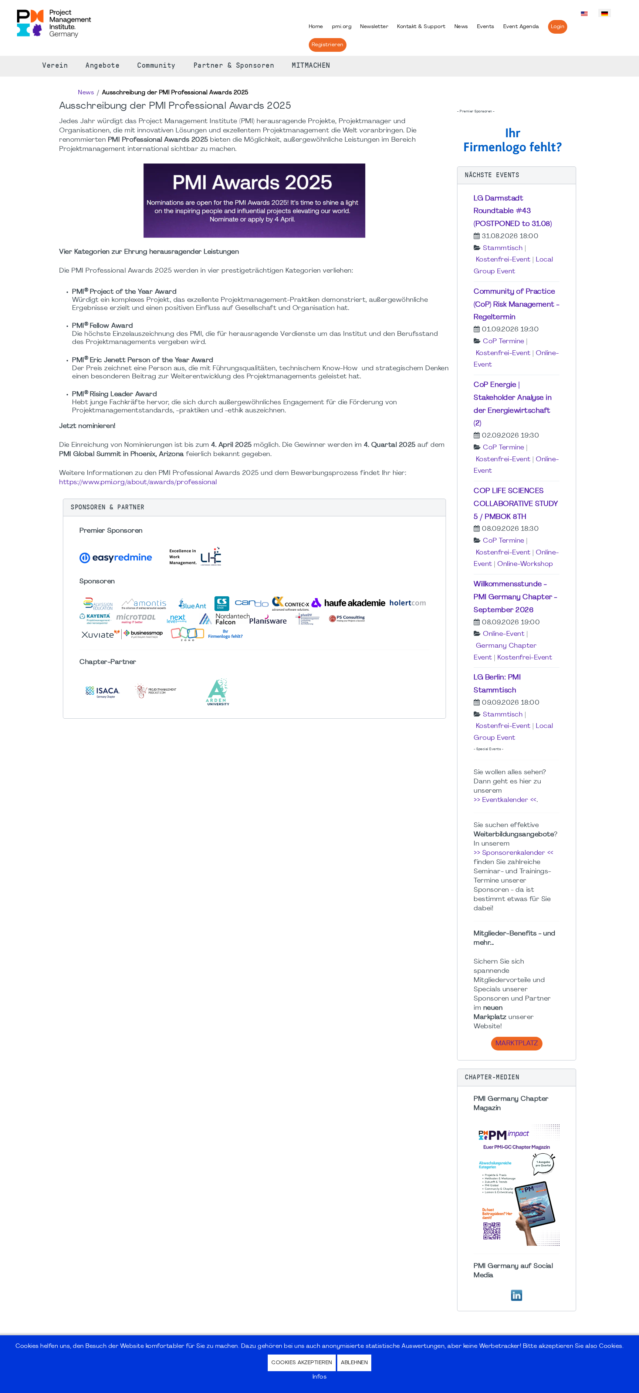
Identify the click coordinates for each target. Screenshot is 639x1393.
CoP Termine (503, 341)
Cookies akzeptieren (301, 1363)
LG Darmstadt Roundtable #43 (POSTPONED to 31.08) (513, 211)
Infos (319, 1377)
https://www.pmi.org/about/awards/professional (138, 482)
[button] (254, 507)
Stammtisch (503, 248)
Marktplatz (517, 1043)
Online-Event (503, 634)
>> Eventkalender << (505, 800)
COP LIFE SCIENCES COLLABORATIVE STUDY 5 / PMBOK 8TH (516, 504)
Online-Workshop (525, 564)
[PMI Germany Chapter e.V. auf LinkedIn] (516, 1294)
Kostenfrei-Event (503, 260)
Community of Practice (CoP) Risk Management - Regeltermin (516, 304)
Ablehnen (354, 1363)
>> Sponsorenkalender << (514, 853)
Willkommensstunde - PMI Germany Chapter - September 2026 (515, 597)
